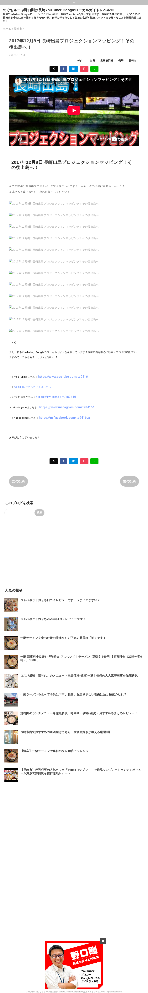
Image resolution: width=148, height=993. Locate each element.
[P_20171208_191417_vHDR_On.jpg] (55, 249)
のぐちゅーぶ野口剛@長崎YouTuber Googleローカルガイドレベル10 (58, 10)
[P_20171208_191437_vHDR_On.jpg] (55, 261)
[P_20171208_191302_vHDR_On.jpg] (55, 215)
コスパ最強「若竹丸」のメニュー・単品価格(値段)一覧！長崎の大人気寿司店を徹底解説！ (80, 675)
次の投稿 (18, 481)
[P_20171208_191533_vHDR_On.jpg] (55, 284)
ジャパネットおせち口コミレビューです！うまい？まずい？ (60, 600)
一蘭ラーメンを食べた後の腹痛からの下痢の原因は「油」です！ (63, 637)
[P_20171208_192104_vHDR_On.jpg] (55, 307)
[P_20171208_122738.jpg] (55, 203)
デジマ (81, 60)
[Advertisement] (74, 552)
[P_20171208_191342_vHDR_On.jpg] (55, 238)
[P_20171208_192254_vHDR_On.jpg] (55, 330)
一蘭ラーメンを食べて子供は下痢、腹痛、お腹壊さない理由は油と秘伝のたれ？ (73, 694)
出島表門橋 (106, 60)
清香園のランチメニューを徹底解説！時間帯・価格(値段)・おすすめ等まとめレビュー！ (79, 713)
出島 (92, 60)
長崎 (121, 60)
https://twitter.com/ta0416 (56, 397)
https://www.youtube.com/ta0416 (63, 376)
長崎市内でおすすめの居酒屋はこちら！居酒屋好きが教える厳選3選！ (67, 732)
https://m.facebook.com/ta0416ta (64, 417)
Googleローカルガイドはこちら (32, 386)
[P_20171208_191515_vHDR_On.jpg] (55, 273)
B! (73, 68)
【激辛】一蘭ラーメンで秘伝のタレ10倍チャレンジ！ (56, 750)
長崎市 (132, 60)
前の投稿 (129, 481)
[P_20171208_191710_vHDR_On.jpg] (55, 296)
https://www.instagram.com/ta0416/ (66, 407)
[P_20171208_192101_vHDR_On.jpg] (55, 319)
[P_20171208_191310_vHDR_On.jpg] (55, 226)
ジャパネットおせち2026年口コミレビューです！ (53, 619)
